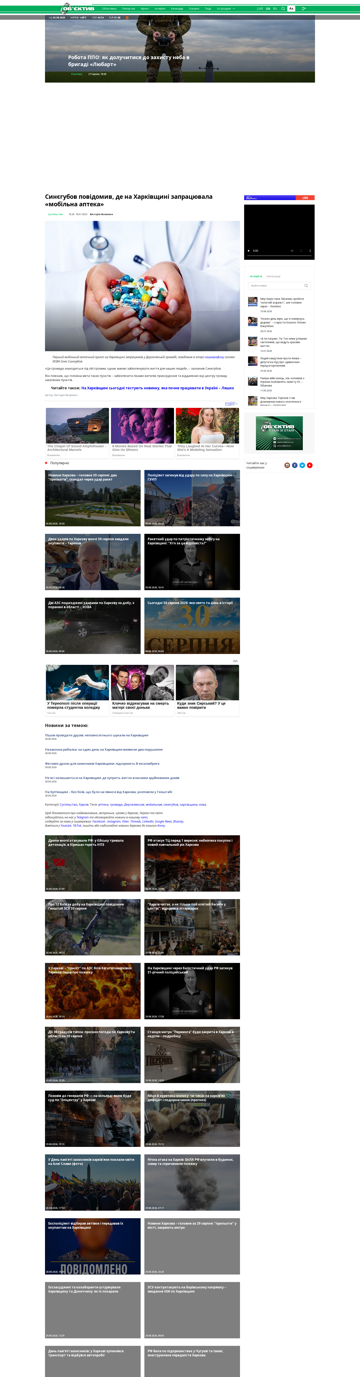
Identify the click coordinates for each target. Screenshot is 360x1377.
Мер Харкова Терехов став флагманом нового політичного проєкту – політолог (280, 401)
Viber (125, 821)
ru (275, 9)
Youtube (66, 825)
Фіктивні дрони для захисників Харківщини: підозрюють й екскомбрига (102, 763)
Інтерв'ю (256, 276)
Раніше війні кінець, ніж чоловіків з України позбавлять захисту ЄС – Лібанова (282, 381)
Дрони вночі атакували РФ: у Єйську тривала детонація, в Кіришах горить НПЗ (128, 61)
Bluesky (178, 821)
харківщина (188, 804)
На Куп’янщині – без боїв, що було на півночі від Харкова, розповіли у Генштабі (108, 792)
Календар (177, 8)
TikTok (77, 825)
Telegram (82, 817)
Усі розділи (224, 8)
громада (116, 804)
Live (260, 9)
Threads (135, 821)
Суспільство (55, 214)
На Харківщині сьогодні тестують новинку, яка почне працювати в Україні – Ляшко (157, 388)
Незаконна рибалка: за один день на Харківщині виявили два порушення (104, 749)
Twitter (302, 465)
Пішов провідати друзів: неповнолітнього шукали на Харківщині (96, 735)
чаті (144, 817)
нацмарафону (214, 357)
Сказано (194, 8)
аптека (103, 804)
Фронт (145, 8)
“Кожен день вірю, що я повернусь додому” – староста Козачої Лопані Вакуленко (283, 322)
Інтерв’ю (160, 8)
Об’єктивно (109, 8)
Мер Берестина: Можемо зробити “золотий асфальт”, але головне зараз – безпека (282, 302)
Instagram (114, 821)
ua (268, 9)
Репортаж (128, 8)
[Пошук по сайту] (283, 9)
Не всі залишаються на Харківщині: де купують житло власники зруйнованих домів (112, 778)
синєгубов (171, 804)
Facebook (98, 821)
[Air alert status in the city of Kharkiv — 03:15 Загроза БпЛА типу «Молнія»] (127, 17)
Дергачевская (134, 804)
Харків (83, 804)
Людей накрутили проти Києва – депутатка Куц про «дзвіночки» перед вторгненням (280, 361)
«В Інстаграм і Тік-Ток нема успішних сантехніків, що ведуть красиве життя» (283, 342)
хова (202, 804)
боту (161, 825)
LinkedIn (147, 821)
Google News (163, 821)
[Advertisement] (180, 109)
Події (208, 8)
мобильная (154, 804)
